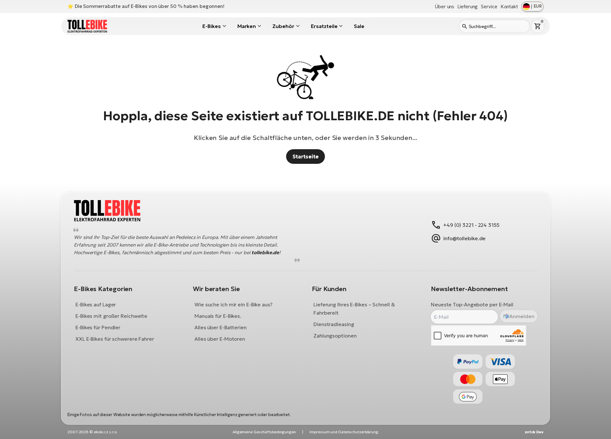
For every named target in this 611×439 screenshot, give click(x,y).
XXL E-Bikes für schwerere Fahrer (114, 339)
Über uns (444, 6)
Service (489, 6)
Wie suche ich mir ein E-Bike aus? (233, 305)
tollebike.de (265, 253)
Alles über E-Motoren (219, 339)
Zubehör (283, 26)
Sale (359, 26)
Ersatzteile (324, 26)
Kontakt (509, 6)
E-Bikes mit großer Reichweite (111, 316)
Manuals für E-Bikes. (217, 316)
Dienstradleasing (333, 324)
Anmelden (521, 316)
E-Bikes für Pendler (97, 327)
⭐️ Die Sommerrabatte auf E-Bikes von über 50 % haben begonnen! (145, 6)
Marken (246, 26)
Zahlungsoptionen (334, 336)
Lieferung (467, 6)
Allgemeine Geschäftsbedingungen (264, 431)
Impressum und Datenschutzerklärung (344, 431)
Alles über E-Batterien (220, 327)
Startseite (305, 156)
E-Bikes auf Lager (95, 305)
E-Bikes (211, 26)
